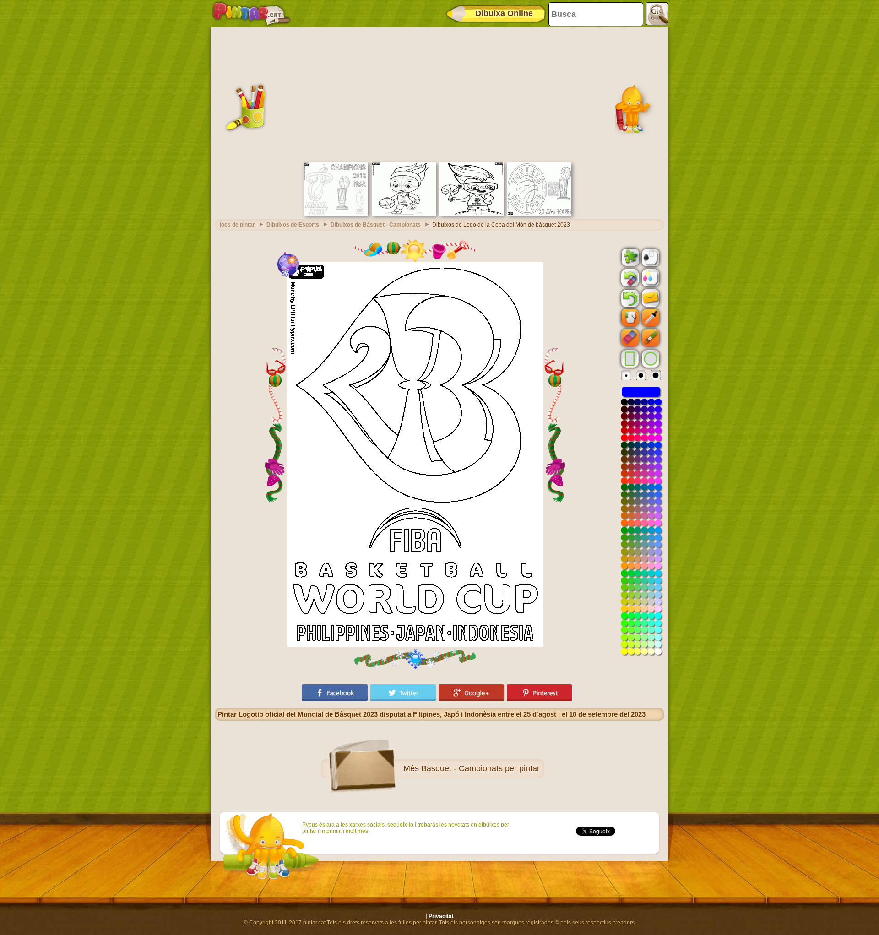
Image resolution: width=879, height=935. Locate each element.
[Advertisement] (439, 94)
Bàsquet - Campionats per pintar (480, 768)
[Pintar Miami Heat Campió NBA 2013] (336, 214)
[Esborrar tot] (629, 278)
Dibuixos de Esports (292, 225)
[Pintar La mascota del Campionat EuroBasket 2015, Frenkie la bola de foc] (404, 214)
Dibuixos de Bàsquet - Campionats (376, 225)
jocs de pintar (237, 225)
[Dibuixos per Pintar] (251, 13)
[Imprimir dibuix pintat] (649, 277)
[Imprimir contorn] (649, 256)
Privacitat (441, 916)
